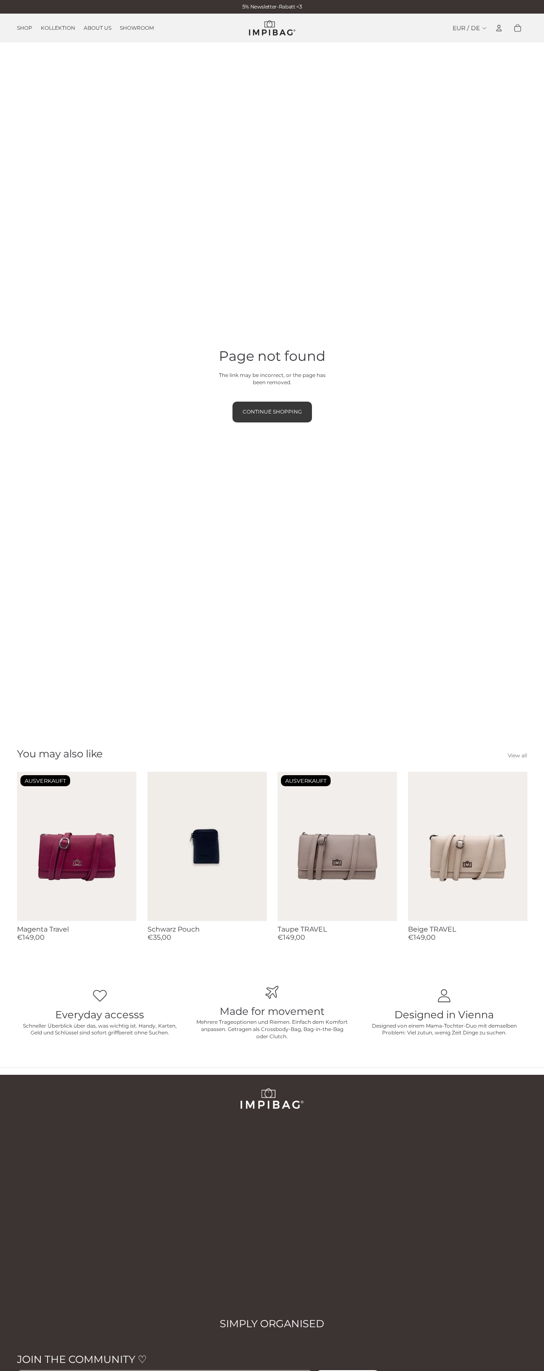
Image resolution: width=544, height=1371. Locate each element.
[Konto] (499, 28)
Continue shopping (272, 411)
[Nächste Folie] (123, 846)
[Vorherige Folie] (29, 846)
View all (517, 755)
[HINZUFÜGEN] (253, 907)
